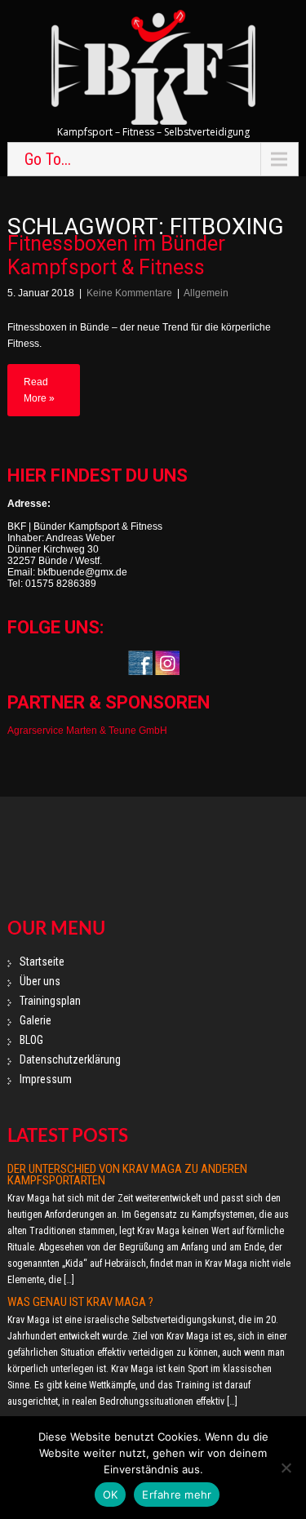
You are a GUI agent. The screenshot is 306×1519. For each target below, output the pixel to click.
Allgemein (206, 293)
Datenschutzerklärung (70, 1059)
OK (110, 1494)
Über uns (40, 981)
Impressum (46, 1079)
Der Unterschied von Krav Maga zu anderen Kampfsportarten (127, 1174)
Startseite (42, 961)
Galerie (35, 1020)
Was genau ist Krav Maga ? (80, 1302)
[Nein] (285, 1467)
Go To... (47, 159)
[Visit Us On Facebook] (139, 662)
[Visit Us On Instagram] (166, 662)
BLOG (31, 1039)
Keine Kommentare (129, 293)
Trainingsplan (50, 1000)
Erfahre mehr (176, 1494)
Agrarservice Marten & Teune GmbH (87, 730)
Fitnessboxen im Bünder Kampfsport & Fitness (116, 255)
